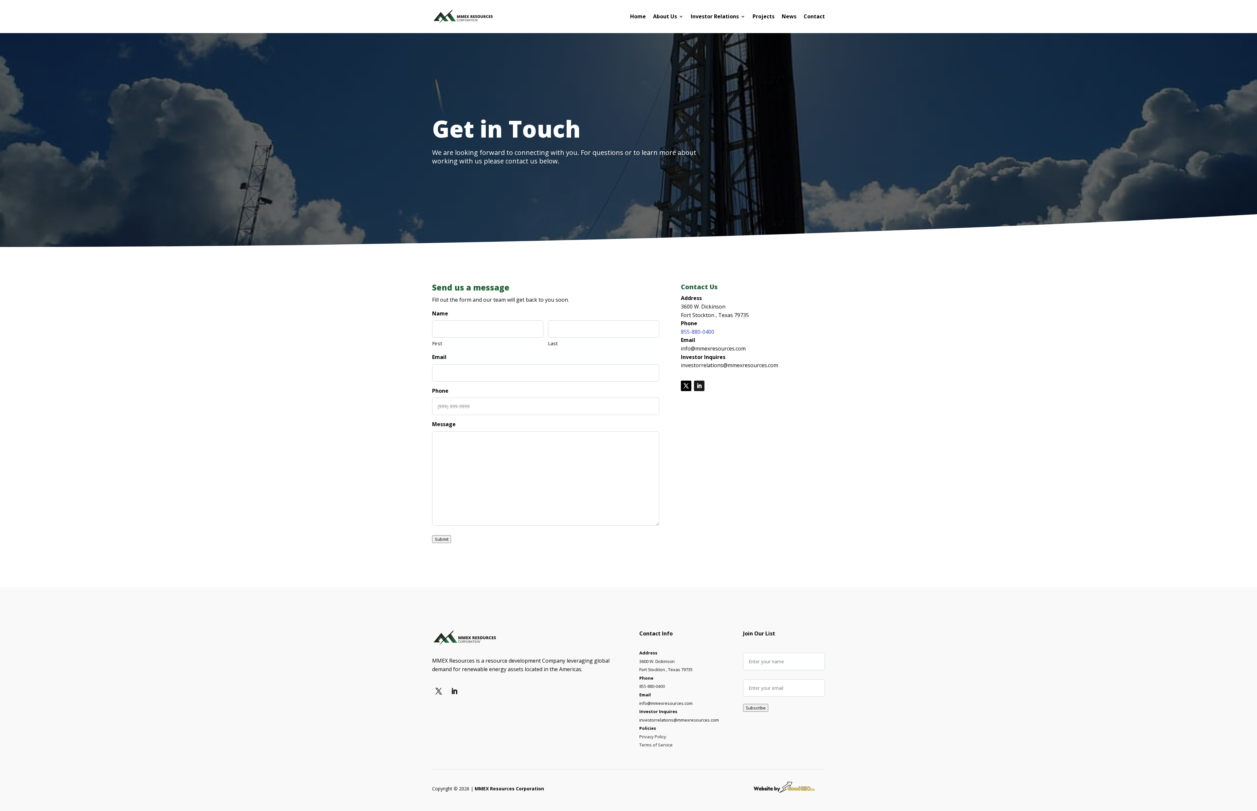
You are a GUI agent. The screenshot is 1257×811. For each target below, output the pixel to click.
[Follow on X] (686, 386)
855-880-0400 (697, 331)
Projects (763, 16)
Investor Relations (715, 16)
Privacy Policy (652, 737)
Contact (814, 16)
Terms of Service (656, 745)
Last (553, 343)
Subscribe (756, 708)
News (789, 16)
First (437, 343)
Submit (441, 539)
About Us (665, 16)
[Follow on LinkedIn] (699, 386)
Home (638, 16)
